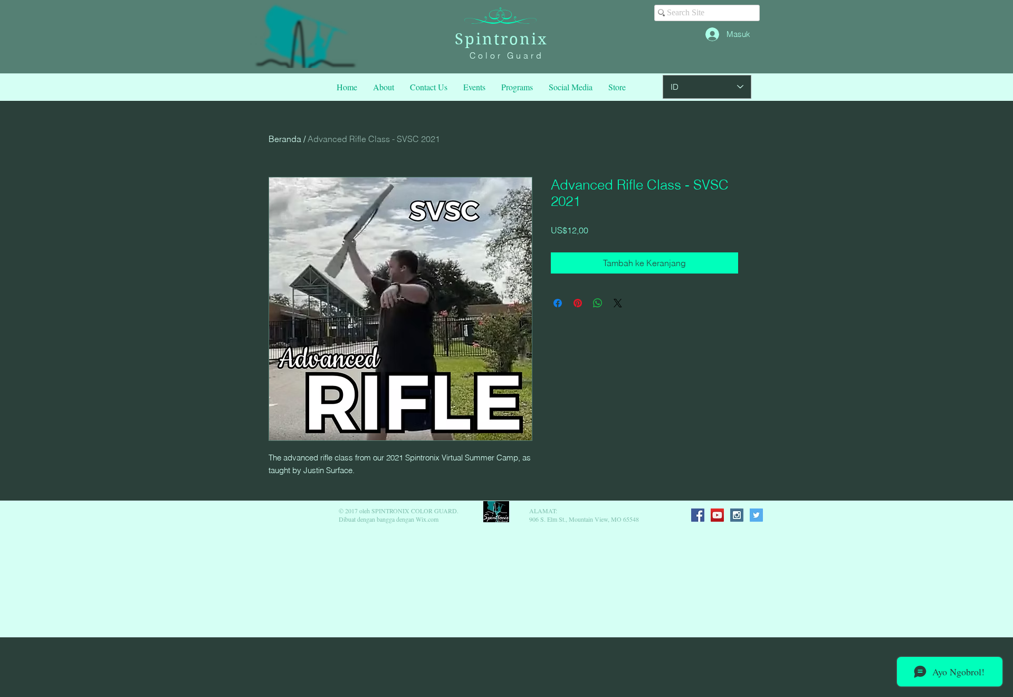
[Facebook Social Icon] (697, 515)
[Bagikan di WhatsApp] (597, 303)
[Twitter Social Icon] (756, 515)
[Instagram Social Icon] (736, 515)
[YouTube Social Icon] (717, 515)
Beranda (285, 139)
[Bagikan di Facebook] (557, 303)
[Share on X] (617, 303)
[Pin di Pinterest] (577, 303)
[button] (517, 87)
